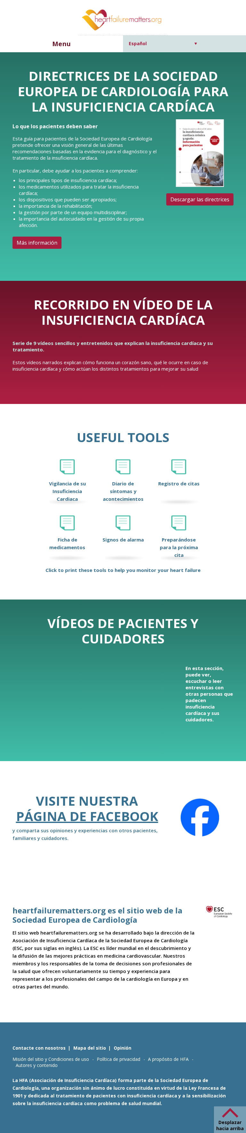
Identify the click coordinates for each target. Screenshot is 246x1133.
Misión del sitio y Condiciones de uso (50, 1059)
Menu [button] (61, 43)
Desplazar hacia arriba (230, 1125)
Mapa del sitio (89, 1048)
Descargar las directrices (199, 199)
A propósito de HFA (168, 1059)
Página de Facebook (87, 816)
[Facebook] (200, 817)
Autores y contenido (37, 1065)
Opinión (122, 1048)
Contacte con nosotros (39, 1048)
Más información (37, 242)
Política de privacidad (118, 1059)
